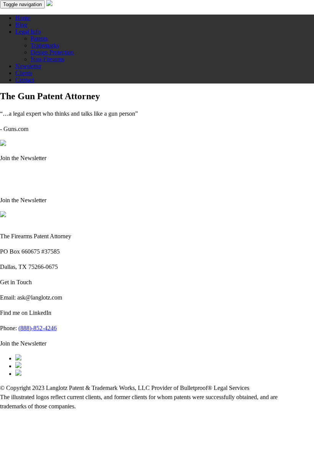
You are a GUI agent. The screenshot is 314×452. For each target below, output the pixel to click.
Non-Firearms (47, 59)
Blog (21, 24)
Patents (39, 38)
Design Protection (52, 52)
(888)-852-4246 (37, 328)
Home (22, 18)
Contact (24, 80)
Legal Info (28, 31)
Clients (23, 73)
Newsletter (28, 66)
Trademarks (45, 45)
